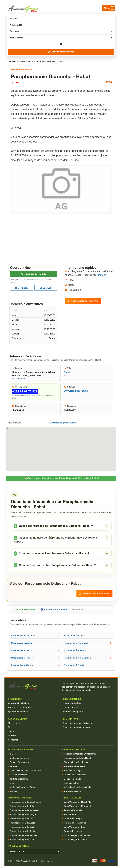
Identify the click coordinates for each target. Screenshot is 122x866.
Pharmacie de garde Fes (21, 818)
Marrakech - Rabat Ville (75, 823)
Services (14, 31)
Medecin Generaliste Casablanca (25, 770)
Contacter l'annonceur (25, 609)
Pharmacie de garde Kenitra (23, 831)
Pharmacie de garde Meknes (23, 835)
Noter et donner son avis (84, 301)
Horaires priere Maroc (72, 703)
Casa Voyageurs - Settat (75, 839)
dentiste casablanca (19, 779)
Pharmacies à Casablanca (76, 762)
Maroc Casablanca (18, 774)
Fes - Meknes (70, 814)
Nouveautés (16, 25)
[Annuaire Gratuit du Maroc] (61, 9)
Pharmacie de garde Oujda (22, 827)
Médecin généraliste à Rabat (77, 758)
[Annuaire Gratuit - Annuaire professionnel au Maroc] (34, 686)
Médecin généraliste (19, 758)
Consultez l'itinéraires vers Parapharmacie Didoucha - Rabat (62, 478)
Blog (10, 727)
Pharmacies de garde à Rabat (62, 423)
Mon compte (14, 723)
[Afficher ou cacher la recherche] (61, 44)
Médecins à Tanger (73, 770)
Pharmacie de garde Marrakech (25, 810)
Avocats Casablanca (19, 762)
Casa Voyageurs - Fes (74, 827)
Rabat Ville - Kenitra (73, 831)
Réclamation (77, 609)
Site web (46, 288)
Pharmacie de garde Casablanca (25, 802)
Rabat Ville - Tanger (73, 818)
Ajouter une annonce (18, 711)
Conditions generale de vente (76, 727)
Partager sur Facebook (55, 609)
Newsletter (13, 740)
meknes (13, 791)
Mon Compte (16, 37)
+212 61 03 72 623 (34, 273)
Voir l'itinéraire (18, 378)
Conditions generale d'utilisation (77, 723)
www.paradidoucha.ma (76, 390)
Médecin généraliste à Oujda (77, 787)
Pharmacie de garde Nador (22, 839)
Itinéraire (101, 275)
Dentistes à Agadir (72, 779)
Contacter (22, 288)
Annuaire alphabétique (18, 703)
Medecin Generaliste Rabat (22, 787)
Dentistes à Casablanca (75, 774)
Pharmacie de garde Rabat (22, 806)
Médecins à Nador (72, 791)
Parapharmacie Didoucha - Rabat (48, 61)
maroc (13, 754)
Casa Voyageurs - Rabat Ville (77, 802)
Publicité (12, 735)
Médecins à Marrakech (74, 766)
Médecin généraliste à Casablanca (80, 754)
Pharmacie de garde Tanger (23, 814)
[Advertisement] (61, 233)
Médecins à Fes (71, 783)
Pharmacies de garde (72, 711)
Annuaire (12, 61)
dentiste (13, 766)
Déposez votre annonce (62, 51)
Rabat (67, 372)
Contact (11, 731)
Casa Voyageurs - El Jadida (77, 835)
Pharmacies (24, 61)
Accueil (14, 18)
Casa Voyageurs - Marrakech (77, 806)
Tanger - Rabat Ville (73, 810)
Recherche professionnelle (20, 707)
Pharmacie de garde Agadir (22, 823)
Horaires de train (70, 707)
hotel (12, 783)
